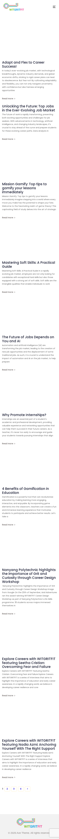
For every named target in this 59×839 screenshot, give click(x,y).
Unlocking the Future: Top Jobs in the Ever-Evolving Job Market (28, 108)
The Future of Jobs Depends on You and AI (28, 339)
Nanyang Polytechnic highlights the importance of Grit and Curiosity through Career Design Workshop (29, 576)
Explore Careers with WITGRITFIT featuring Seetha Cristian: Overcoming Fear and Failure (28, 663)
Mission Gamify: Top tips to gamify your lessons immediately (24, 188)
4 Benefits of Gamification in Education (25, 491)
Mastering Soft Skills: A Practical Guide (28, 265)
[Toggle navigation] (47, 7)
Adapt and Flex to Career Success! (23, 65)
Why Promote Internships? (24, 415)
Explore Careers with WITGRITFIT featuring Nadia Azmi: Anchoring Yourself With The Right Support (29, 745)
